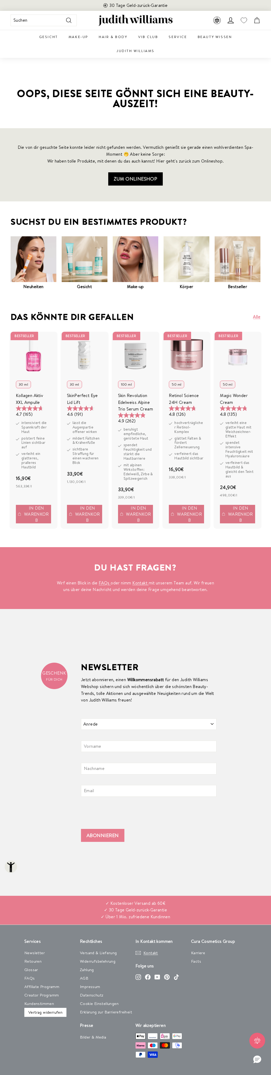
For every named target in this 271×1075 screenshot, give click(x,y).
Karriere (198, 953)
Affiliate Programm (41, 986)
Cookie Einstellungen (99, 1003)
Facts (196, 961)
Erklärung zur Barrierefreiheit (106, 1012)
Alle (256, 317)
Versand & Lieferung (98, 953)
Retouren (33, 961)
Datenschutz (91, 995)
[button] (257, 1059)
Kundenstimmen (39, 1003)
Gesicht (48, 36)
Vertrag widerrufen (45, 1012)
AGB (84, 978)
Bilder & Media (93, 1037)
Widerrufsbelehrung (97, 961)
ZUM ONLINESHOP (135, 179)
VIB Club (148, 36)
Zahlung (87, 969)
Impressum (90, 986)
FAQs (105, 583)
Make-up (78, 36)
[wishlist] (243, 20)
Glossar (31, 969)
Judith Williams (135, 50)
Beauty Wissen (215, 36)
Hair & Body (113, 36)
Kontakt (140, 583)
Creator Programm (41, 995)
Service (178, 36)
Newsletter (34, 953)
